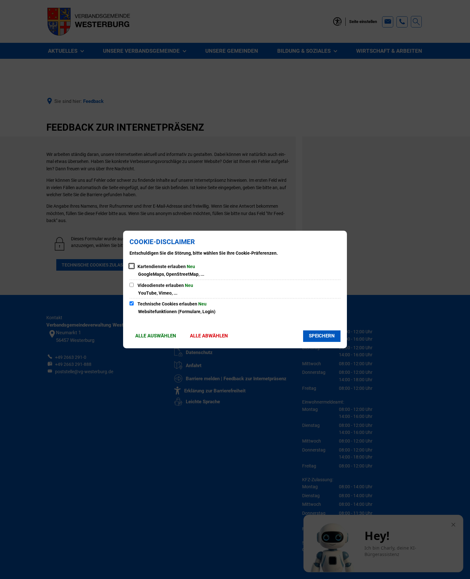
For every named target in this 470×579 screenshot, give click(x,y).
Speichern (322, 336)
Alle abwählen (209, 336)
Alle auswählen (155, 336)
